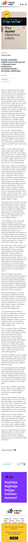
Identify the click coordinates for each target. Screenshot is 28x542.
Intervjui (11, 521)
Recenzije (15, 519)
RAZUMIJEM (14, 538)
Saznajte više (16, 534)
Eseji (23, 521)
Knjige (5, 521)
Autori (18, 521)
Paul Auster (4, 53)
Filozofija (21, 523)
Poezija (14, 523)
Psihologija (7, 523)
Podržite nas (7, 519)
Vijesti (22, 519)
